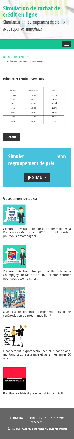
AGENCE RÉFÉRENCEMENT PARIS (45, 428)
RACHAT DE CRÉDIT (26, 418)
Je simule (37, 177)
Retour (11, 136)
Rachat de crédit (14, 57)
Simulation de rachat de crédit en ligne (31, 11)
